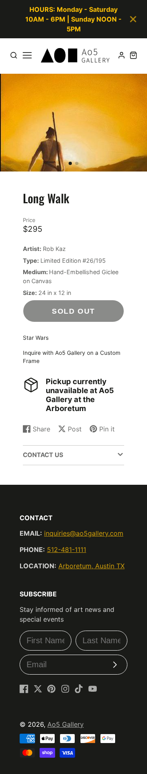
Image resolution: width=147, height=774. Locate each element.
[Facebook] (24, 688)
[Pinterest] (51, 688)
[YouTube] (92, 688)
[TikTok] (78, 688)
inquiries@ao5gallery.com (83, 533)
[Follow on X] (37, 688)
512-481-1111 (66, 549)
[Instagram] (65, 688)
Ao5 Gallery (65, 724)
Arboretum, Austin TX (91, 566)
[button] (70, 163)
